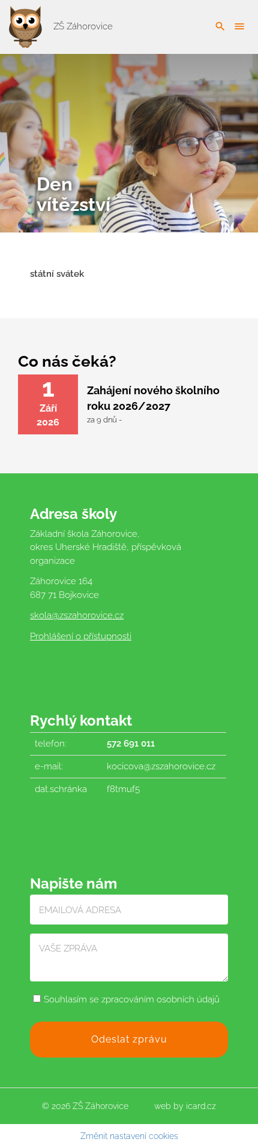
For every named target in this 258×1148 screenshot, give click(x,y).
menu (239, 26)
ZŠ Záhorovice (82, 26)
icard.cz (201, 1106)
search (220, 26)
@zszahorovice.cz (88, 615)
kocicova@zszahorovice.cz (161, 766)
